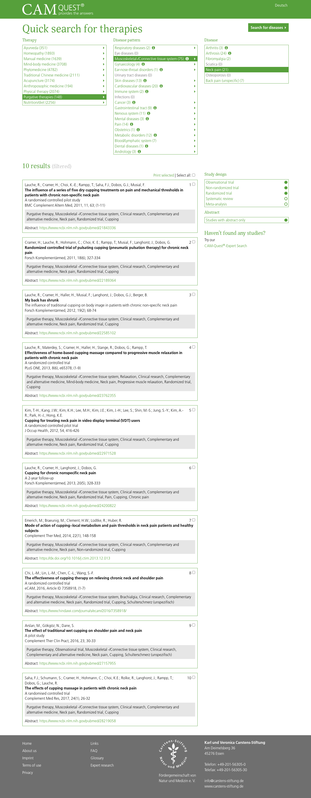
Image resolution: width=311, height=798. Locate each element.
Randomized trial (219, 193)
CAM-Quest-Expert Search (225, 245)
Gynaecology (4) (128, 64)
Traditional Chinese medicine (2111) (51, 75)
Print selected (163, 175)
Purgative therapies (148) (43, 96)
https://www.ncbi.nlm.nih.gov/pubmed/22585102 (77, 332)
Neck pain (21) (217, 69)
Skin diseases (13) (129, 80)
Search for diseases (267, 27)
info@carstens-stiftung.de (224, 780)
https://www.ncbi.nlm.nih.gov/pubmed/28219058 (77, 720)
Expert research (102, 765)
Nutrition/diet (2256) (39, 102)
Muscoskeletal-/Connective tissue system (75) (150, 58)
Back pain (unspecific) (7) (225, 80)
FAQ (94, 750)
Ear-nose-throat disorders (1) (137, 69)
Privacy (27, 772)
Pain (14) (122, 124)
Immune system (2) (129, 91)
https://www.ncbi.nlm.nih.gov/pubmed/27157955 (77, 663)
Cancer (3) (123, 102)
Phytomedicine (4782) (40, 69)
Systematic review (219, 198)
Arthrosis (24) (216, 53)
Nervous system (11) (130, 113)
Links (94, 743)
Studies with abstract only (225, 220)
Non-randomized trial (222, 187)
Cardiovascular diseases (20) (137, 86)
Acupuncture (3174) (39, 80)
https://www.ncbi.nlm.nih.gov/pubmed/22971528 (77, 453)
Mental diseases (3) (130, 118)
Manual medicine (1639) (42, 58)
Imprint (27, 757)
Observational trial (220, 182)
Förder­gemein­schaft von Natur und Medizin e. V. (177, 778)
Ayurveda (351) (35, 47)
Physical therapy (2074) (41, 91)
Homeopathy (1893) (39, 53)
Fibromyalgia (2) (218, 58)
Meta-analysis (216, 204)
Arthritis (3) (215, 47)
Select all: (184, 175)
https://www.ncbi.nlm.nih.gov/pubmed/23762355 (77, 395)
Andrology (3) (126, 151)
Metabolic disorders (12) (134, 135)
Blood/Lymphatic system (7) (135, 140)
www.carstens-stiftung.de (223, 786)
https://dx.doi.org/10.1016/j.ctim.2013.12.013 (74, 558)
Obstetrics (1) (125, 129)
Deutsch (281, 5)
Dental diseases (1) (129, 146)
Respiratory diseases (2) (133, 47)
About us (29, 750)
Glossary (97, 757)
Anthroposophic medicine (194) (48, 86)
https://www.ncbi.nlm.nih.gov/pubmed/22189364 (77, 280)
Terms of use (31, 765)
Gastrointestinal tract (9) (134, 107)
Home (27, 743)
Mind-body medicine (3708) (45, 64)
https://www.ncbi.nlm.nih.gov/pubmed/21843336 (77, 227)
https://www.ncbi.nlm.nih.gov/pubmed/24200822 (77, 505)
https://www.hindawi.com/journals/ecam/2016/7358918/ (82, 610)
